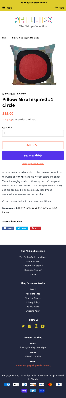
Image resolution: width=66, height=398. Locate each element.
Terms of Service (33, 298)
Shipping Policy (33, 311)
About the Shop (33, 293)
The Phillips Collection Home (33, 257)
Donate (33, 274)
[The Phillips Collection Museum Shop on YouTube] (43, 326)
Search (33, 289)
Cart (61, 7)
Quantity (7, 127)
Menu (9, 7)
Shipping (7, 119)
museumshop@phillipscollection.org (33, 365)
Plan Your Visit (33, 261)
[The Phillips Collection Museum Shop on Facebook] (29, 326)
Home (5, 37)
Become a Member (33, 270)
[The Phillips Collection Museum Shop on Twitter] (23, 326)
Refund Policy (33, 306)
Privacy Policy (33, 302)
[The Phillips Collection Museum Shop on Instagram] (36, 326)
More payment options (33, 163)
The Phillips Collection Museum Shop (36, 375)
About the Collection (33, 265)
